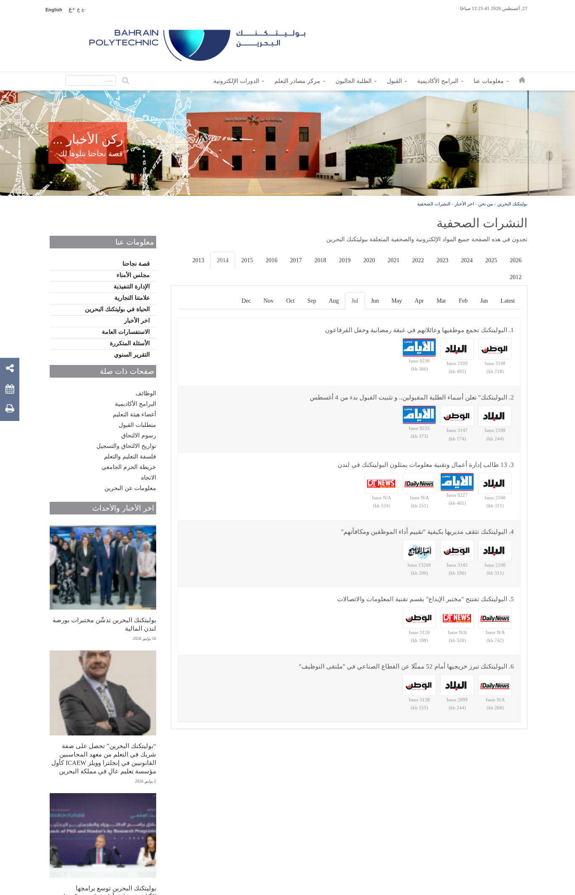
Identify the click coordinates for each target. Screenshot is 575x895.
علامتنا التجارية (132, 298)
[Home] (198, 42)
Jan (484, 301)
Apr (419, 301)
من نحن (485, 203)
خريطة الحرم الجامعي (128, 467)
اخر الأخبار (464, 203)
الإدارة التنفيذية (132, 286)
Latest (507, 301)
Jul (354, 301)
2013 (198, 260)
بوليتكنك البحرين (512, 203)
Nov (269, 301)
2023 (442, 260)
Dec (246, 301)
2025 (491, 260)
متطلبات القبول (137, 425)
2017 (296, 260)
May (396, 301)
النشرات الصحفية (433, 203)
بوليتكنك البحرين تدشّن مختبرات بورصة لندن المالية (104, 624)
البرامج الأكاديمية (135, 404)
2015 (247, 260)
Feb (463, 301)
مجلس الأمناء (133, 275)
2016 (271, 260)
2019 (345, 260)
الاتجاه (148, 477)
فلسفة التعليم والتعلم (130, 456)
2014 (223, 260)
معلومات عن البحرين (130, 488)
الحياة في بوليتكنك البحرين (117, 309)
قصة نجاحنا (136, 264)
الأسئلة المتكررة (130, 343)
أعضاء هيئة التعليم (134, 414)
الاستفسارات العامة (126, 332)
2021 (393, 260)
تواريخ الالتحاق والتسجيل (126, 446)
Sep (311, 301)
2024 (467, 260)
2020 (369, 260)
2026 (516, 260)
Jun (375, 301)
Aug (334, 301)
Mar (441, 301)
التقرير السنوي (132, 355)
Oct (290, 301)
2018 (320, 260)
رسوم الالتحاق (138, 435)
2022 (418, 260)
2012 (516, 277)
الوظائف (146, 393)
